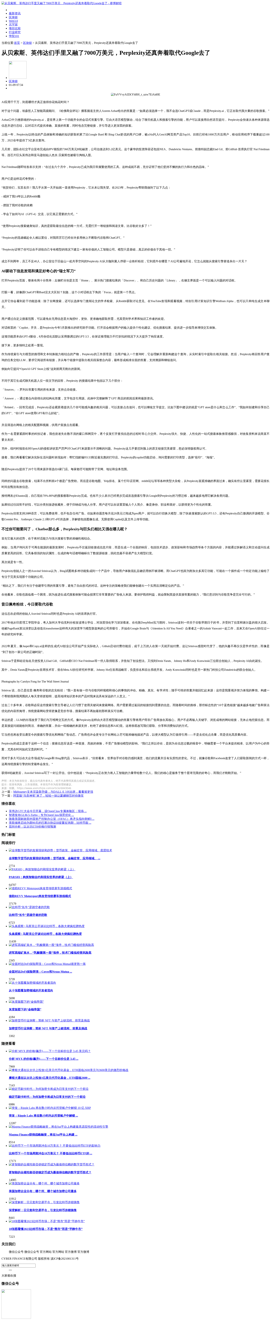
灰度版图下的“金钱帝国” (25, 1009)
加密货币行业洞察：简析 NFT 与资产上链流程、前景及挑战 (48, 1028)
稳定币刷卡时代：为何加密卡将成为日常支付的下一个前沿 (47, 1096)
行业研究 (15, 32)
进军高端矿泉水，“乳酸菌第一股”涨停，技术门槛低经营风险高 (50, 952)
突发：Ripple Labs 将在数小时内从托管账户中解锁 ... (43, 1115)
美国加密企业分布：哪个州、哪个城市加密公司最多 (43, 1191)
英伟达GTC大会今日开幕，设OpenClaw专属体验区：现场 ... (48, 811)
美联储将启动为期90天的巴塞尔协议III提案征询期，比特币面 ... (50, 822)
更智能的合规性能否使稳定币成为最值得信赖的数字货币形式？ (50, 1172)
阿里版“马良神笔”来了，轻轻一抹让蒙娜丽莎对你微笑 (48, 795)
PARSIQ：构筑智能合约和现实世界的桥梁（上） (41, 877)
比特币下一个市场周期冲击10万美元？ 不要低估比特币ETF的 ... (50, 1153)
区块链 (13, 17)
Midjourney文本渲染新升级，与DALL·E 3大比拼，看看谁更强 (53, 791)
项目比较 (15, 28)
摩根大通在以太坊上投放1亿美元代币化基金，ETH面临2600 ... (49, 1077)
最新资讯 (15, 13)
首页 (17, 42)
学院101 (14, 36)
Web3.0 (13, 20)
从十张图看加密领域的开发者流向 (31, 990)
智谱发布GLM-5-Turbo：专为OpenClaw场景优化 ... (41, 815)
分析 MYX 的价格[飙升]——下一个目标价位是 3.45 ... (43, 1058)
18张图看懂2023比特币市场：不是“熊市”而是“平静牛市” (46, 1229)
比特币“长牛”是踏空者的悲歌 (28, 914)
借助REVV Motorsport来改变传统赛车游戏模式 (40, 896)
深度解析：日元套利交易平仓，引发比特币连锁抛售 (43, 1210)
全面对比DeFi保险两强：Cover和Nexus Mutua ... (40, 971)
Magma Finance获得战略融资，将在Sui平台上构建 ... (43, 1134)
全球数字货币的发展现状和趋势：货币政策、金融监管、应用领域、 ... (54, 858)
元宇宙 (13, 24)
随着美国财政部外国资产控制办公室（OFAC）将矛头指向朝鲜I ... (51, 818)
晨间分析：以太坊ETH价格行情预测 (32, 826)
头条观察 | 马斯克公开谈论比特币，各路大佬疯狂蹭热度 (45, 933)
